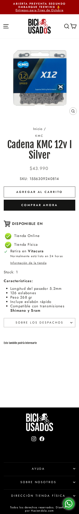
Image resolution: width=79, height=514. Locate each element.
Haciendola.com (42, 511)
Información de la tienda (28, 263)
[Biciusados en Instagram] (33, 446)
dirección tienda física (38, 496)
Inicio (37, 128)
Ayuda (38, 469)
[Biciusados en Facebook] (42, 446)
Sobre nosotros (38, 482)
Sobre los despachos (39, 322)
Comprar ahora (39, 205)
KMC (39, 136)
